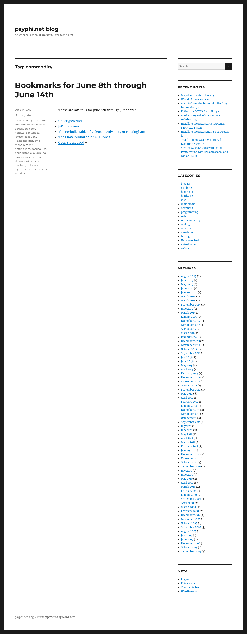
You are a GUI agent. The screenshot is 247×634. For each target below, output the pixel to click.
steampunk (22, 160)
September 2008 (191, 499)
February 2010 (189, 491)
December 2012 (190, 377)
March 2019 (188, 296)
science (26, 156)
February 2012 (189, 401)
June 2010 (187, 474)
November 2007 (190, 519)
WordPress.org (190, 591)
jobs (183, 200)
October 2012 (189, 385)
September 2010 (191, 466)
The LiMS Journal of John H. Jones (84, 137)
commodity (22, 124)
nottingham (22, 148)
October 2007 (189, 523)
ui (30, 169)
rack (17, 156)
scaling (185, 224)
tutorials (32, 165)
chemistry (39, 120)
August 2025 (188, 276)
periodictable (23, 152)
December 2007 (190, 515)
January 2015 (189, 316)
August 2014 (188, 329)
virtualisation (189, 244)
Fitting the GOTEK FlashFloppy (200, 111)
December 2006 (190, 543)
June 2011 (187, 430)
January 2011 (188, 450)
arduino (20, 120)
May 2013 (186, 365)
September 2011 (190, 422)
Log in (185, 579)
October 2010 (189, 462)
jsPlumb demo (69, 126)
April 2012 (187, 397)
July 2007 (186, 535)
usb (35, 169)
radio (184, 216)
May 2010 (187, 478)
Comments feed (190, 587)
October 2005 (189, 547)
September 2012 (191, 389)
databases (187, 187)
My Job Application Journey (197, 95)
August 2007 (188, 531)
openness (187, 208)
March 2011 (188, 442)
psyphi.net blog (36, 29)
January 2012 (189, 406)
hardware (21, 132)
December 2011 (190, 410)
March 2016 (188, 300)
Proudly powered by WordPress (56, 617)
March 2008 (188, 507)
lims (37, 140)
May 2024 (187, 284)
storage (35, 160)
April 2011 (187, 438)
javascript (21, 136)
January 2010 (189, 495)
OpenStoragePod (71, 142)
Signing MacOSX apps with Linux (201, 148)
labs (30, 140)
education (21, 128)
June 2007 (187, 539)
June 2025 (187, 280)
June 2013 (187, 361)
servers (36, 156)
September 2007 (191, 527)
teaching (20, 165)
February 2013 (189, 373)
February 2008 (190, 511)
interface (33, 132)
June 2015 (187, 308)
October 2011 (189, 418)
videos (42, 169)
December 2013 (190, 341)
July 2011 (186, 426)
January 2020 (189, 292)
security (186, 228)
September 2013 (190, 353)
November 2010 (190, 458)
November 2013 (190, 345)
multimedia (188, 204)
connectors (38, 124)
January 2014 (189, 337)
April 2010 (187, 482)
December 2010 (190, 454)
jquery (32, 136)
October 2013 (189, 349)
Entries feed (188, 583)
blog (29, 120)
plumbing (39, 152)
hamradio (187, 192)
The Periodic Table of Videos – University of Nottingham (101, 132)
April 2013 (187, 369)
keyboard (21, 140)
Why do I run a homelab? (196, 99)
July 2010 (186, 470)
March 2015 (188, 312)
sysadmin (187, 232)
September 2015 (191, 304)
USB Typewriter (70, 121)
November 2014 (190, 325)
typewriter (21, 169)
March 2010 (188, 486)
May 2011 (186, 434)
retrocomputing (191, 220)
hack (32, 128)
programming (189, 212)
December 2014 (190, 320)
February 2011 (189, 446)
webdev (20, 173)
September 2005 (191, 551)
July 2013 (186, 357)
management (24, 144)
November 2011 (190, 414)
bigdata (185, 183)
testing (185, 236)
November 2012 (190, 381)
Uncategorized (24, 115)
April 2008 (187, 503)
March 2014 (188, 333)
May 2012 (187, 393)
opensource (38, 148)
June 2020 (187, 288)
